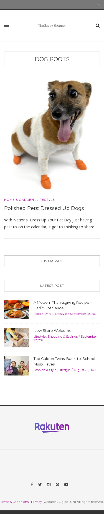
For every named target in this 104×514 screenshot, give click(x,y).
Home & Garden (19, 199)
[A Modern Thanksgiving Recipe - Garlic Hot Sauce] (16, 309)
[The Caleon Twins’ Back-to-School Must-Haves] (16, 365)
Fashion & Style (45, 370)
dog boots (52, 59)
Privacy (36, 502)
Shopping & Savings (63, 336)
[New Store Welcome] (16, 337)
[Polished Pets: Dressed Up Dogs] (52, 134)
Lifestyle (46, 199)
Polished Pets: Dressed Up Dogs (44, 208)
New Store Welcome (53, 330)
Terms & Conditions (14, 502)
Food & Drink (43, 314)
